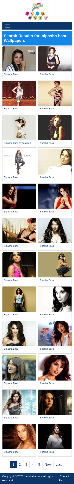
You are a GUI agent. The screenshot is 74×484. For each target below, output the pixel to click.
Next (48, 464)
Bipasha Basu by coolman (17, 143)
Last (58, 464)
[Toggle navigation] (7, 26)
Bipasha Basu (11, 74)
